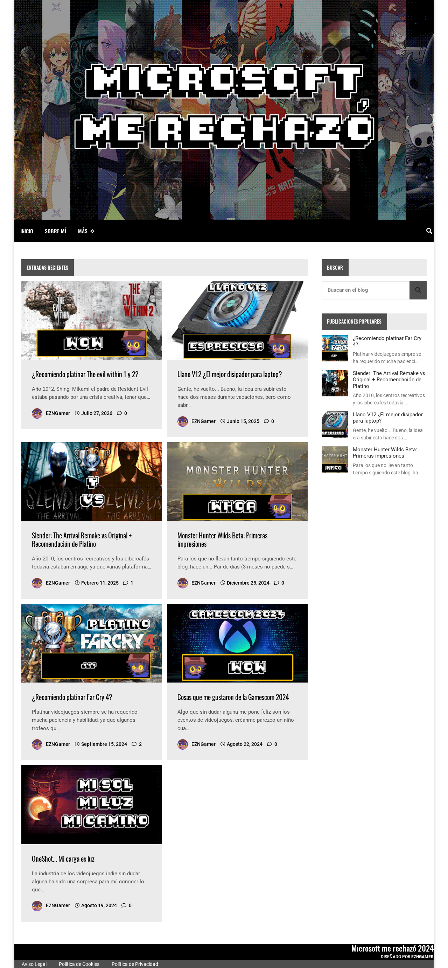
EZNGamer (422, 956)
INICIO (26, 231)
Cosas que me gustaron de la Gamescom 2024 (233, 697)
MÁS (83, 231)
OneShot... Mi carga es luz (63, 859)
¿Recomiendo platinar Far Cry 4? (72, 697)
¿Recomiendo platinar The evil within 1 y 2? (85, 374)
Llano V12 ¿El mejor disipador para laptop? (229, 374)
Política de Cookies (78, 964)
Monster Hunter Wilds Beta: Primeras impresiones (222, 539)
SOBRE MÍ (55, 231)
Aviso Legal (34, 964)
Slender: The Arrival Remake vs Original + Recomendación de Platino (82, 539)
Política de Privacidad (134, 964)
